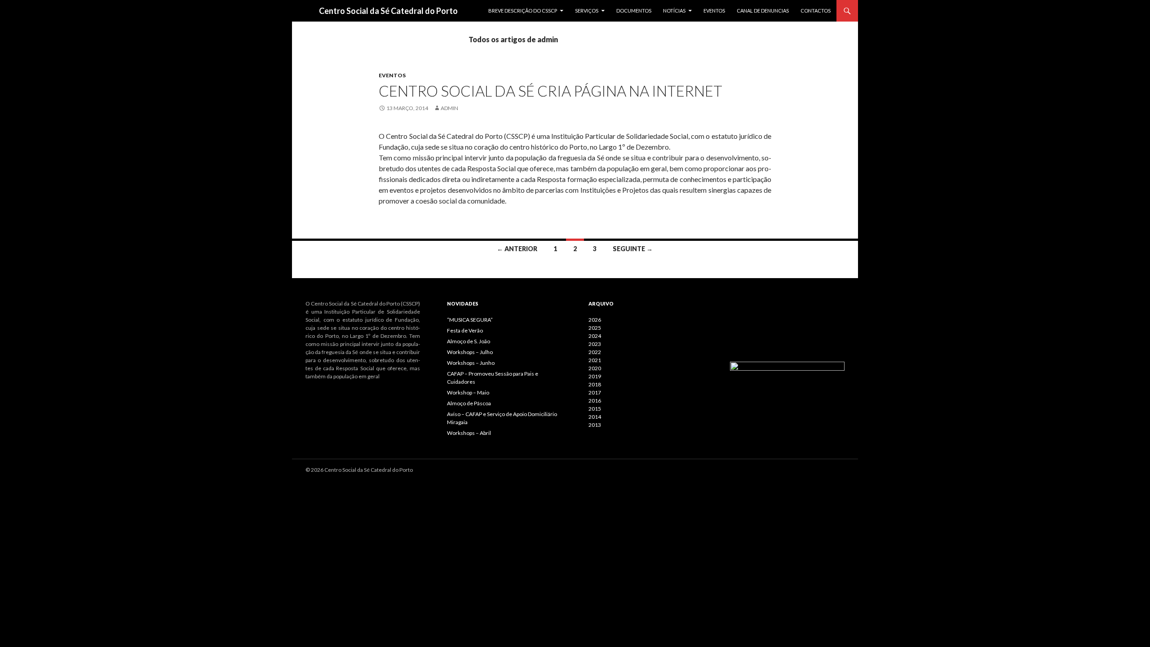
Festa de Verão (465, 330)
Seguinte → (633, 249)
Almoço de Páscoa (469, 403)
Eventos (714, 10)
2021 (594, 360)
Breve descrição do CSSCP (522, 10)
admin (449, 108)
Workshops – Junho (471, 362)
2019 (594, 376)
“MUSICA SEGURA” (470, 319)
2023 (594, 344)
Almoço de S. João (468, 341)
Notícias (674, 10)
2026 (594, 319)
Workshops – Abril (469, 433)
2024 (594, 335)
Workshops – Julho (470, 352)
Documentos (633, 10)
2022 (594, 352)
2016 (594, 400)
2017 (594, 392)
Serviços (586, 10)
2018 (594, 384)
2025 (594, 327)
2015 (594, 408)
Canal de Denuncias (763, 10)
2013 (594, 424)
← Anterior (517, 249)
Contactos (816, 10)
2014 (594, 416)
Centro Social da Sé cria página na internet (550, 91)
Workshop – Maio (468, 392)
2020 (594, 368)
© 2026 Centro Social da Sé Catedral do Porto (359, 469)
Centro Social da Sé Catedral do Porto (388, 11)
